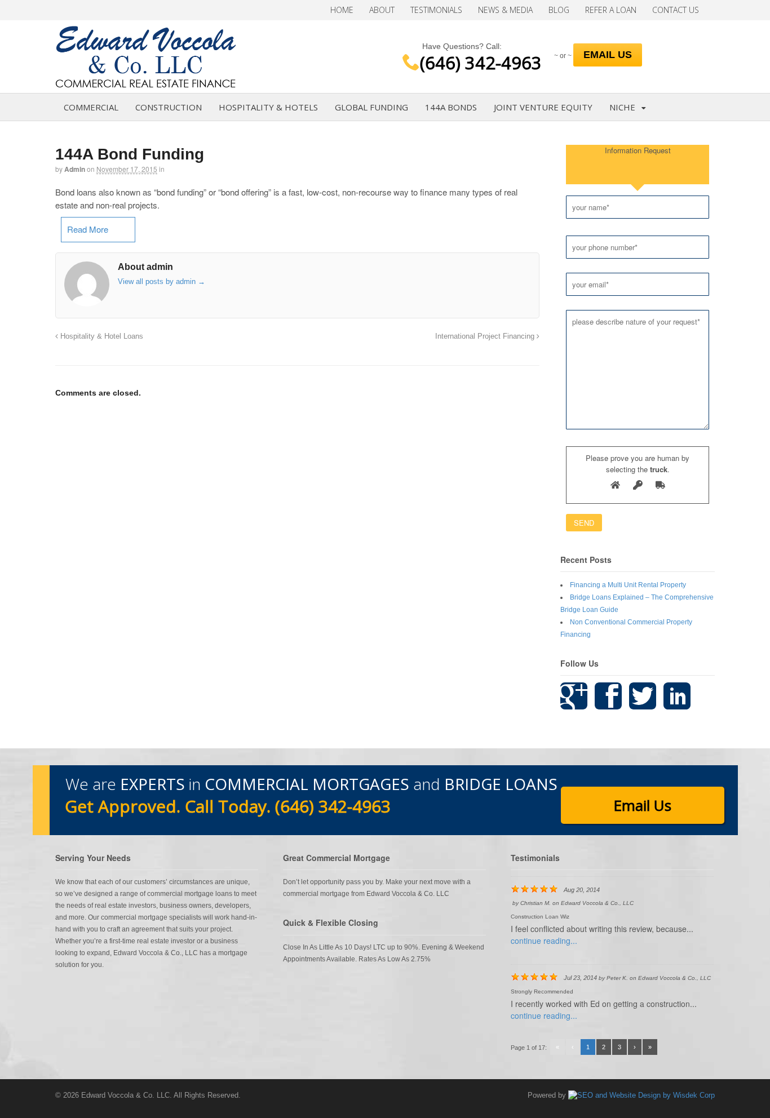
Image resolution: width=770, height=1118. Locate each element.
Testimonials (436, 10)
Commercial (91, 107)
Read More (87, 229)
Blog (558, 10)
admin (74, 169)
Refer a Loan (610, 10)
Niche (622, 107)
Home (341, 10)
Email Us (642, 805)
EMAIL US (607, 54)
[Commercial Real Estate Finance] (145, 81)
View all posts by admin (161, 281)
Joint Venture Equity (543, 107)
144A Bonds (451, 107)
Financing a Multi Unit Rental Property (628, 585)
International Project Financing (486, 336)
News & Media (505, 10)
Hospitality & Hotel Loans (100, 336)
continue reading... (544, 940)
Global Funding (371, 107)
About (382, 10)
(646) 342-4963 (481, 62)
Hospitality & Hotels (268, 107)
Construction (168, 107)
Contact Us (675, 10)
